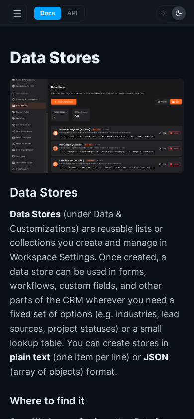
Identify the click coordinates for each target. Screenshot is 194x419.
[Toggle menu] (17, 13)
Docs (47, 13)
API (72, 13)
